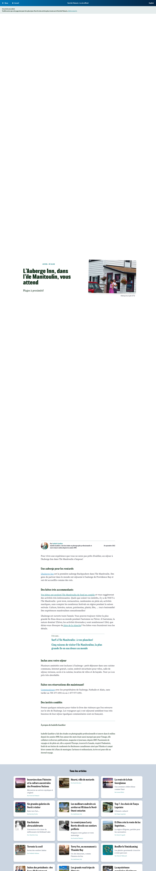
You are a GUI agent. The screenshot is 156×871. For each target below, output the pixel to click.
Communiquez (48, 689)
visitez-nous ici (72, 11)
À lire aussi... (55, 636)
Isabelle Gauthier (58, 544)
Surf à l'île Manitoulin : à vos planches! (72, 640)
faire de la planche (72, 625)
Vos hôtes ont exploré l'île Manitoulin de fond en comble (68, 594)
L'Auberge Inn (47, 573)
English (151, 3)
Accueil (16, 3)
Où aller (52, 264)
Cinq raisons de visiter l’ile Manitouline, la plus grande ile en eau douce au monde (76, 646)
